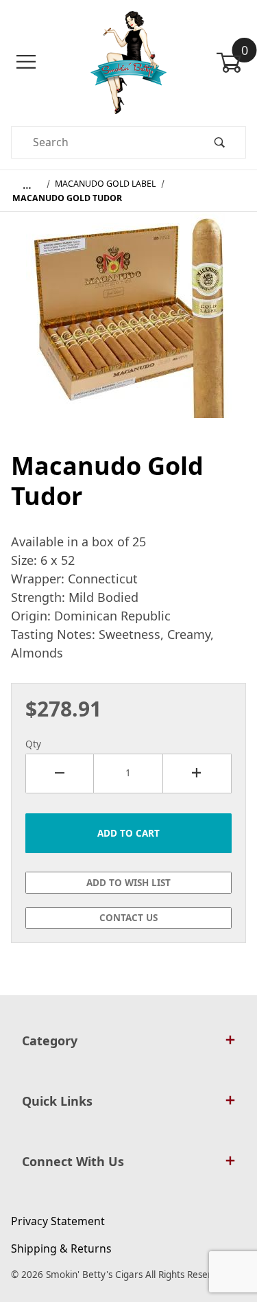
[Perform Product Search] (219, 142)
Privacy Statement (58, 1221)
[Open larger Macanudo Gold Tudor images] (129, 324)
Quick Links (57, 1101)
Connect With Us (73, 1161)
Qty (33, 744)
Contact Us (128, 917)
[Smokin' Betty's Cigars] (128, 61)
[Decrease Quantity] (59, 773)
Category (49, 1040)
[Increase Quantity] (197, 773)
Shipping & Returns (61, 1248)
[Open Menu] (26, 62)
